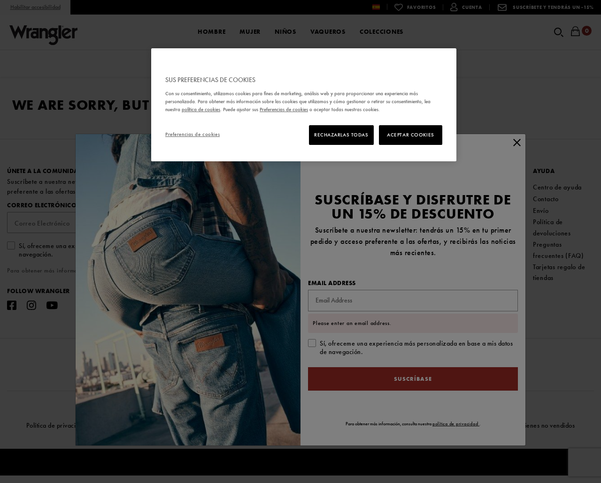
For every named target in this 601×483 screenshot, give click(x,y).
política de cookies (201, 109)
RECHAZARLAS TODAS (341, 134)
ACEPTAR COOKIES (410, 134)
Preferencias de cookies (192, 134)
